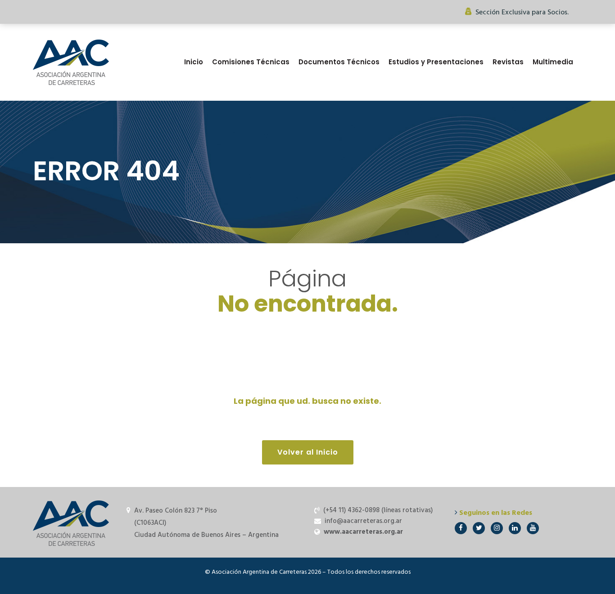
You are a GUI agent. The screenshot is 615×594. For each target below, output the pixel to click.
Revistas (508, 62)
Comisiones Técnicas (250, 62)
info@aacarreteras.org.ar (363, 521)
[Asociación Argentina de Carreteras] (71, 62)
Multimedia (553, 62)
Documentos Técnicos (339, 62)
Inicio (193, 62)
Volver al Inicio (307, 452)
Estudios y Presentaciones (436, 62)
